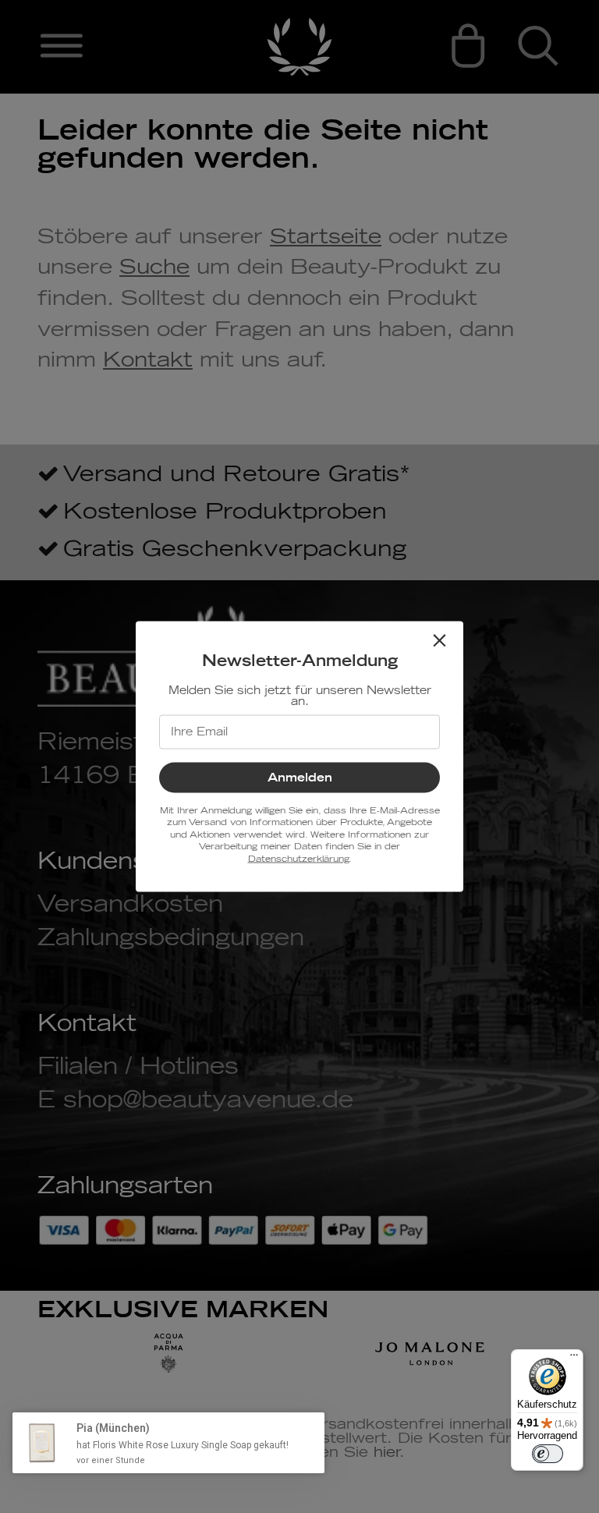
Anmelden (300, 778)
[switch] (547, 1453)
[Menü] (574, 1358)
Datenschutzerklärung (298, 858)
